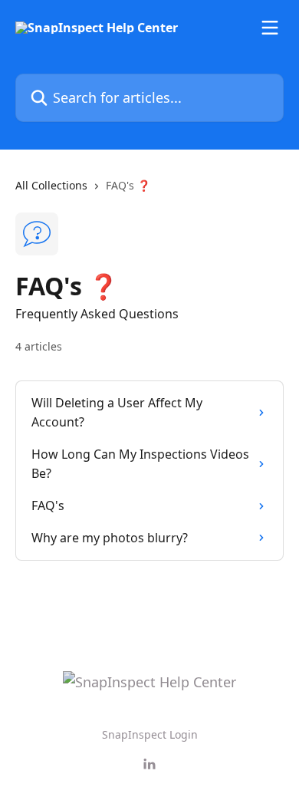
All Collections (51, 185)
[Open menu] (270, 27)
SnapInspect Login (150, 734)
